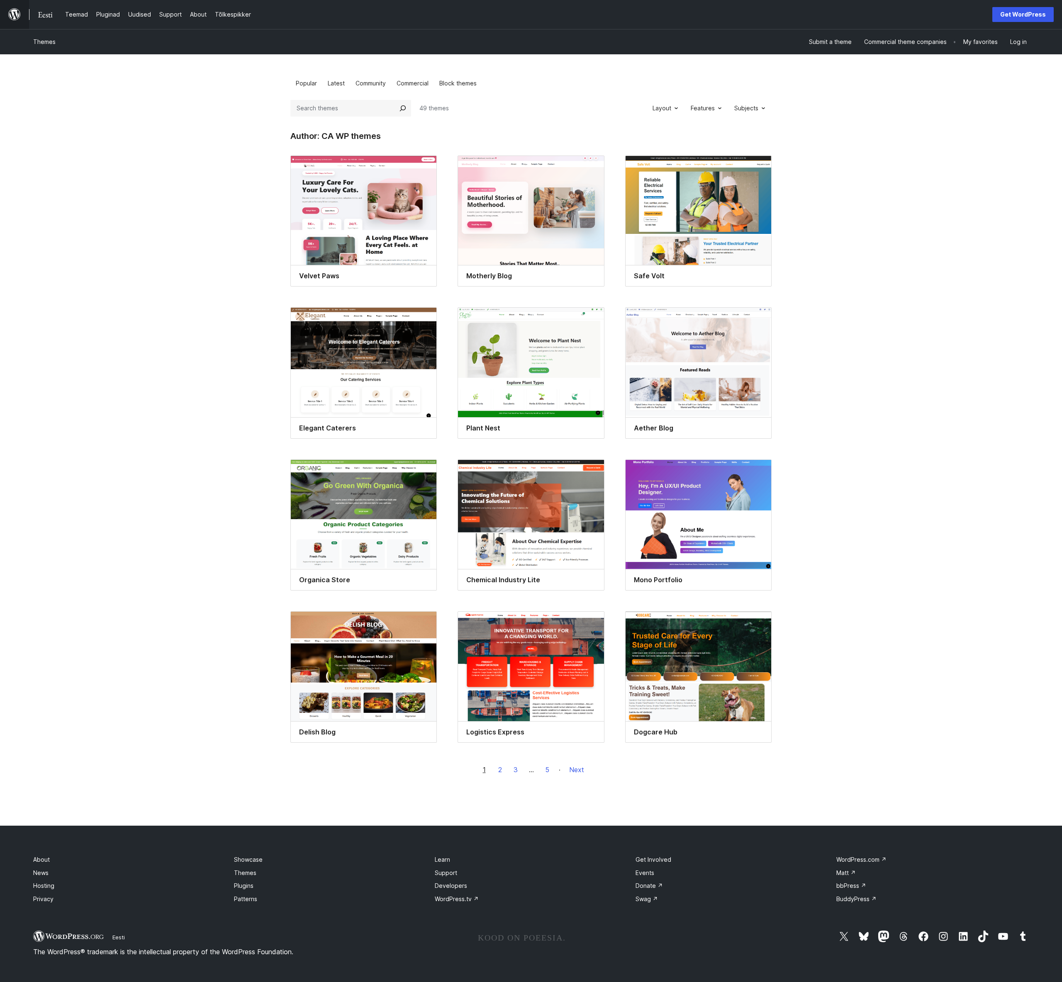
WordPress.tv (457, 898)
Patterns (245, 898)
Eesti (118, 937)
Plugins (243, 885)
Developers (451, 885)
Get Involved (653, 859)
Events (645, 872)
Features (703, 108)
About (41, 859)
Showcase (248, 859)
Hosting (43, 885)
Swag (647, 898)
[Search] (403, 108)
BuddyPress (856, 898)
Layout (662, 108)
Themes (44, 41)
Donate (649, 885)
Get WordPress (1023, 14)
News (41, 872)
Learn (442, 859)
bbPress (851, 885)
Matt (846, 872)
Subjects (746, 108)
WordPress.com (861, 859)
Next (576, 770)
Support (446, 872)
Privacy (43, 898)
